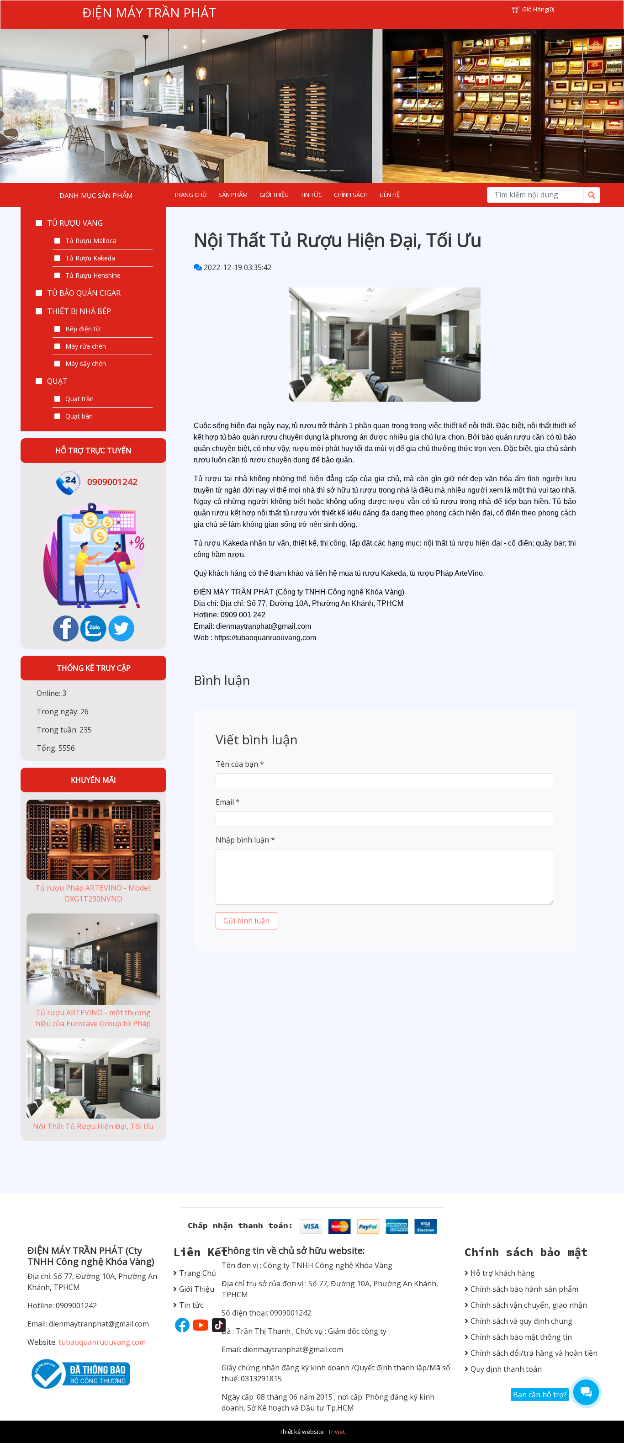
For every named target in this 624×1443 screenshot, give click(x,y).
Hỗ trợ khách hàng (503, 1273)
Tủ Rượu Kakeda (90, 258)
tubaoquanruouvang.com (101, 1342)
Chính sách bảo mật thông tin (521, 1337)
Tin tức (191, 1305)
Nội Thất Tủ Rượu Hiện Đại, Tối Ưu (93, 1126)
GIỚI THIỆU (274, 195)
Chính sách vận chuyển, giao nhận (529, 1305)
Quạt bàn (79, 416)
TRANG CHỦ (190, 195)
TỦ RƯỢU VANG (75, 223)
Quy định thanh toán (506, 1369)
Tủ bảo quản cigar (84, 293)
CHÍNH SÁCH (351, 195)
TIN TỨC (311, 195)
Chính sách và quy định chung (521, 1321)
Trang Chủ (193, 1273)
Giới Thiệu (193, 1289)
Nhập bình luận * (245, 840)
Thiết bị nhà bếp (79, 311)
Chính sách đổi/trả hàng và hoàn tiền (534, 1353)
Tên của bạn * (240, 764)
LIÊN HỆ (390, 195)
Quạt (57, 381)
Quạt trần (79, 398)
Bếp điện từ (82, 328)
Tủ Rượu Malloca (90, 240)
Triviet (336, 1431)
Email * (228, 802)
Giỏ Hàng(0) (538, 9)
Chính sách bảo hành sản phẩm (524, 1289)
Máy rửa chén (85, 346)
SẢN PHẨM (233, 195)
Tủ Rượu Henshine (93, 275)
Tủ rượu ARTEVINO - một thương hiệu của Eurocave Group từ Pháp (93, 1018)
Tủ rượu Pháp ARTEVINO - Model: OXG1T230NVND (93, 893)
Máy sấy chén (85, 363)
